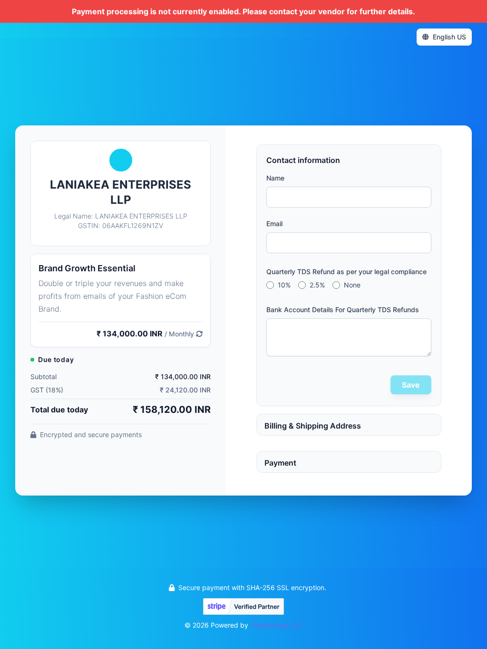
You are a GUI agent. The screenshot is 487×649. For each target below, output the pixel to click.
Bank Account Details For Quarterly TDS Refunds (342, 309)
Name (275, 178)
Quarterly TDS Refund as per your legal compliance (346, 271)
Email (274, 224)
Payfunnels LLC (277, 625)
